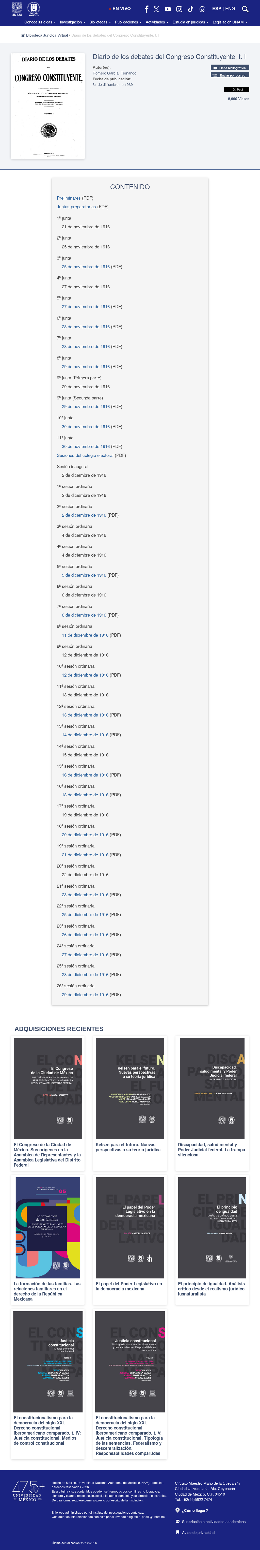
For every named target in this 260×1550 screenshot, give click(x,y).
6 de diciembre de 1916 (84, 615)
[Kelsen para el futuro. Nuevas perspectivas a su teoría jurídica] (130, 1103)
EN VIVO (121, 8)
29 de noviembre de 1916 (86, 366)
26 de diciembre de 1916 (85, 934)
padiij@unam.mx (153, 1516)
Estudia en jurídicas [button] (189, 21)
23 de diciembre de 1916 (85, 894)
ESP (216, 8)
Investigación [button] (71, 21)
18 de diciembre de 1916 (85, 794)
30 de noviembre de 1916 (86, 426)
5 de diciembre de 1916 (84, 575)
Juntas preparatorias (76, 206)
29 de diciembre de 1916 (85, 994)
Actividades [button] (156, 21)
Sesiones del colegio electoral (85, 455)
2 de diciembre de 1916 (84, 515)
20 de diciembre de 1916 (85, 834)
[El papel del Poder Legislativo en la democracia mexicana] (130, 1240)
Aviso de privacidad (198, 1532)
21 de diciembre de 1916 (85, 854)
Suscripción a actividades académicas (214, 1521)
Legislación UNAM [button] (229, 21)
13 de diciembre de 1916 (85, 714)
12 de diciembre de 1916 (85, 675)
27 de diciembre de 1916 (85, 954)
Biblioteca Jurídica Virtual (46, 35)
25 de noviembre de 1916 (86, 266)
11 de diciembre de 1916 (85, 635)
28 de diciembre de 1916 (85, 974)
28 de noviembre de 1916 (86, 326)
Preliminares (69, 198)
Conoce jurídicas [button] (38, 21)
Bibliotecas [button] (98, 21)
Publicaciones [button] (127, 21)
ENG (230, 8)
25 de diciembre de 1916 (85, 914)
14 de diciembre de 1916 (85, 734)
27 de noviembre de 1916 (86, 306)
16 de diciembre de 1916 (85, 774)
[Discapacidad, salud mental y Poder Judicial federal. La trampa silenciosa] (212, 1103)
